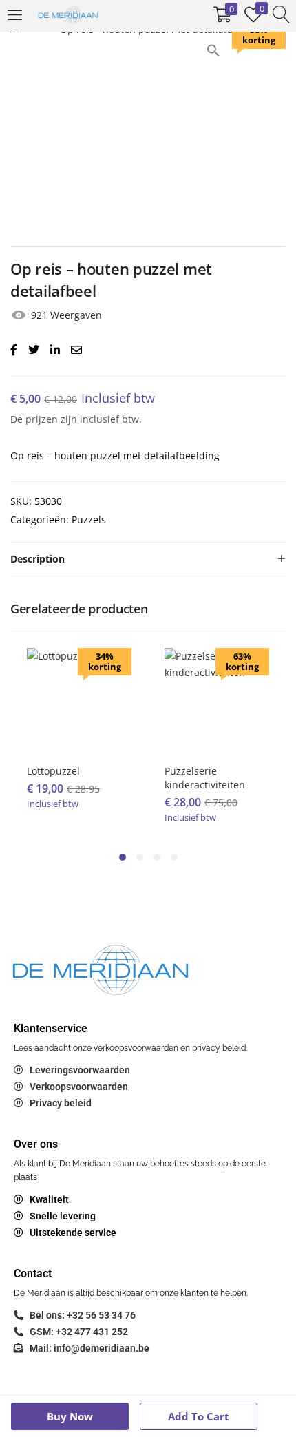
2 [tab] (139, 857)
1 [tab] (122, 857)
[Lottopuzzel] (79, 699)
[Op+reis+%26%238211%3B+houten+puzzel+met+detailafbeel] (33, 350)
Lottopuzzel (53, 770)
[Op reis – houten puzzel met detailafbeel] (13, 350)
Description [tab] (37, 558)
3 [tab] (157, 857)
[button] (213, 49)
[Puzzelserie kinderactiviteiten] (217, 699)
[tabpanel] (79, 739)
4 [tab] (174, 857)
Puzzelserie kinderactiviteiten (205, 777)
